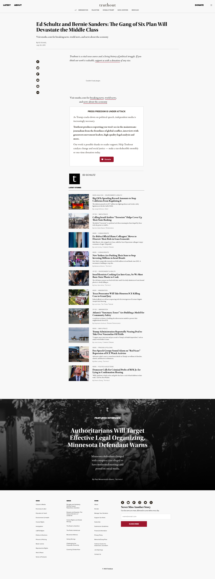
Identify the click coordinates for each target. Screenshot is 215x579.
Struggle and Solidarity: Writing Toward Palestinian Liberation (74, 506)
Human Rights (103, 233)
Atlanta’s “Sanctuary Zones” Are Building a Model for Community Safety (118, 314)
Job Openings (98, 550)
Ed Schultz (42, 42)
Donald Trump (108, 10)
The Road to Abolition (73, 526)
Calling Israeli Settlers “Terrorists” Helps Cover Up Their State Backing (117, 219)
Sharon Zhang (98, 380)
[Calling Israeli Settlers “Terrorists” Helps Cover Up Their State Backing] (79, 221)
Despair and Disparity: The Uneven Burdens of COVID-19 (74, 514)
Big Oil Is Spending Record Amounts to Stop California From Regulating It (114, 200)
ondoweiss (110, 228)
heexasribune (107, 304)
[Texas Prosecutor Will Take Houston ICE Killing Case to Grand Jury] (79, 297)
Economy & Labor (41, 509)
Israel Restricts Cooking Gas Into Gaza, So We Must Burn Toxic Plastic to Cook (117, 276)
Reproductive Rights (42, 548)
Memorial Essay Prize (100, 539)
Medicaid (135, 10)
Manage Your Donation (101, 513)
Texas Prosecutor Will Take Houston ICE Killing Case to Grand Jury (116, 295)
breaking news (97, 98)
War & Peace (103, 214)
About (18, 5)
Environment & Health (113, 195)
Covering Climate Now (73, 550)
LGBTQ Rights (40, 531)
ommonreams (108, 247)
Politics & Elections (106, 367)
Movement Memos (72, 535)
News (94, 233)
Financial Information (100, 531)
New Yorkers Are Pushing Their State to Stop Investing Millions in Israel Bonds (114, 257)
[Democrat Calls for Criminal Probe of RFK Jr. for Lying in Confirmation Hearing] (79, 373)
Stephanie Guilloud (100, 323)
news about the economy (95, 102)
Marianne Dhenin (99, 266)
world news (110, 98)
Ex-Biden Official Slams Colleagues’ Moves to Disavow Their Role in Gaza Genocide (114, 238)
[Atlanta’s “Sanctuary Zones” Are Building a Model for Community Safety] (79, 316)
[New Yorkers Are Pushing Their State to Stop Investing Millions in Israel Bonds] (79, 259)
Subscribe (97, 522)
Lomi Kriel (97, 304)
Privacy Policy (98, 535)
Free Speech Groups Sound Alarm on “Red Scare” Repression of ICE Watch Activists (116, 352)
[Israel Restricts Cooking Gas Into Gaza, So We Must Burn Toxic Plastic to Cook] (79, 278)
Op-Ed (94, 214)
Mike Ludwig (98, 361)
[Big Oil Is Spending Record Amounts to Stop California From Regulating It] (79, 202)
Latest (7, 5)
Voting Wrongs (71, 539)
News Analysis (97, 195)
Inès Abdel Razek (99, 228)
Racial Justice (40, 544)
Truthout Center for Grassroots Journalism (101, 545)
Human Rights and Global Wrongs (74, 521)
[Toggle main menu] (209, 5)
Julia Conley (98, 247)
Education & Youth (41, 513)
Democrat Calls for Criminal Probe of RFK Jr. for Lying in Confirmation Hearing (116, 371)
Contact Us (97, 554)
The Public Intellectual (73, 530)
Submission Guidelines (101, 526)
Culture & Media (41, 504)
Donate (199, 5)
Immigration (83, 10)
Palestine (95, 10)
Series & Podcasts (41, 557)
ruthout (108, 266)
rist (106, 209)
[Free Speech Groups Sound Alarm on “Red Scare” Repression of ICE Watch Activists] (79, 354)
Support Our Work (99, 518)
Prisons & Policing (105, 347)
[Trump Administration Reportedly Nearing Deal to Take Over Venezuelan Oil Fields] (79, 335)
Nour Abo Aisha (99, 285)
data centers (123, 10)
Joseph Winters (99, 209)
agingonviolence (113, 323)
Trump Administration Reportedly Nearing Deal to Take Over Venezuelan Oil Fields (117, 333)
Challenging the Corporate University (73, 544)
